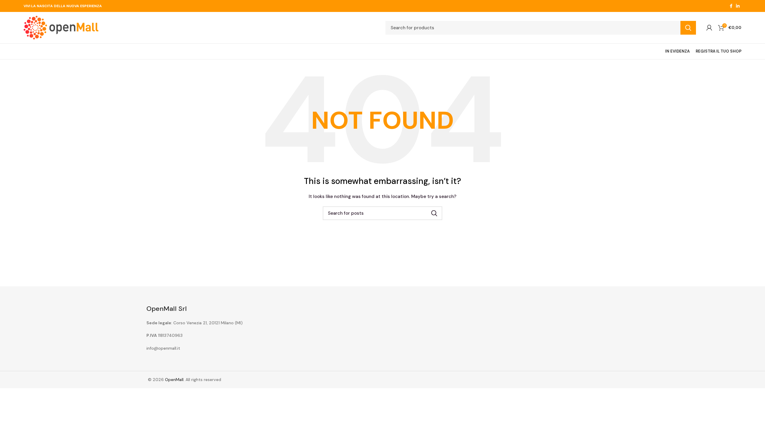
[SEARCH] (688, 28)
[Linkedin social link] (737, 6)
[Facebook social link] (731, 6)
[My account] (709, 28)
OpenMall (174, 379)
